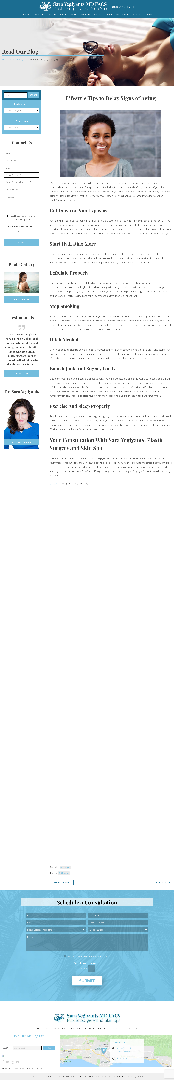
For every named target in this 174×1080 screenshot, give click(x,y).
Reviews (135, 14)
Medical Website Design (120, 1076)
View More (21, 373)
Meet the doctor (21, 442)
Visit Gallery (21, 299)
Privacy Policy (18, 1068)
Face (70, 14)
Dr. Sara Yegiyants (50, 1028)
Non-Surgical (88, 1028)
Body (60, 14)
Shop (107, 14)
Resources (120, 14)
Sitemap (6, 1068)
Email (5, 1048)
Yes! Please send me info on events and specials (89, 956)
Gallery (96, 14)
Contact (149, 14)
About (37, 14)
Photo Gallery (102, 1028)
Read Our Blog (16, 59)
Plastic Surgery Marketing (91, 1076)
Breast (49, 14)
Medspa (82, 14)
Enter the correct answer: (21, 226)
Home (26, 14)
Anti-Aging (65, 867)
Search (33, 95)
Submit (22, 242)
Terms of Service (34, 1068)
